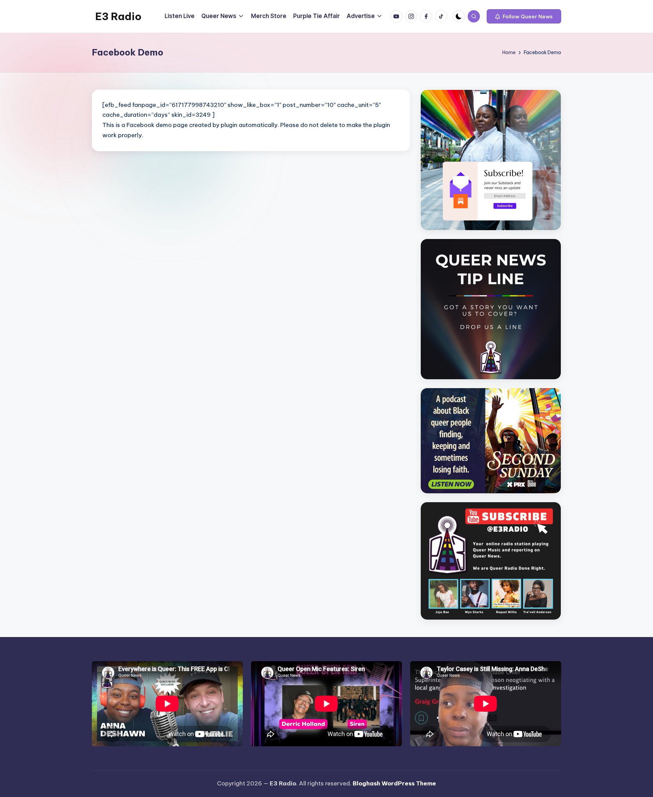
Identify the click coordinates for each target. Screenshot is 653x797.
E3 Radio (118, 16)
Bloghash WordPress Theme (394, 783)
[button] (524, 16)
